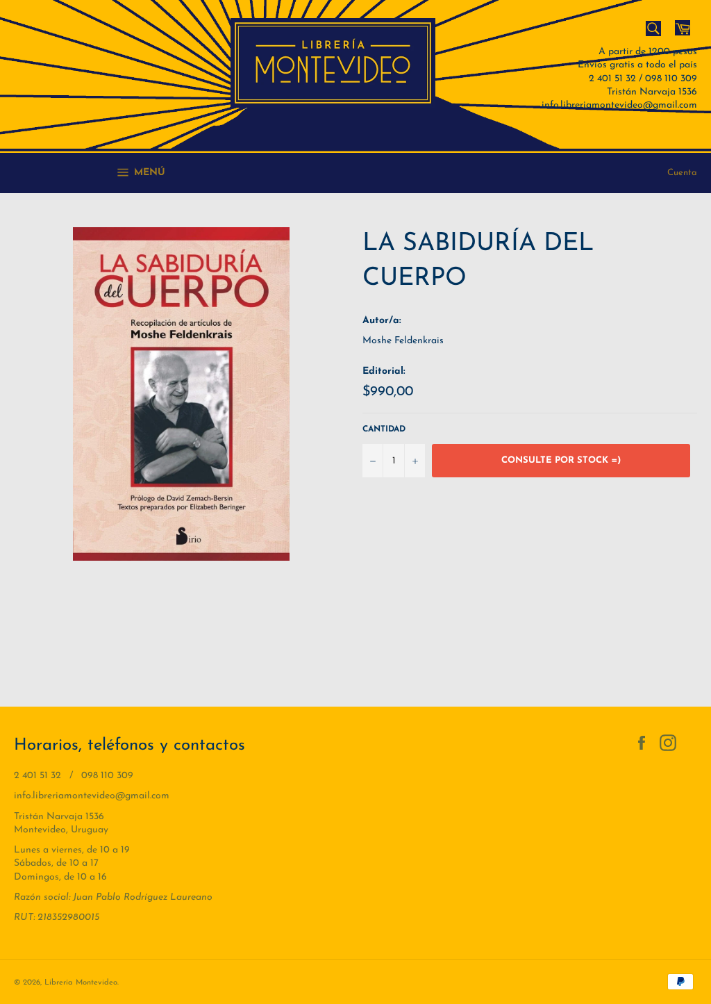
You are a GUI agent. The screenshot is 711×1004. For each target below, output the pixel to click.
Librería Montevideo (80, 983)
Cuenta (682, 172)
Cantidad (383, 429)
